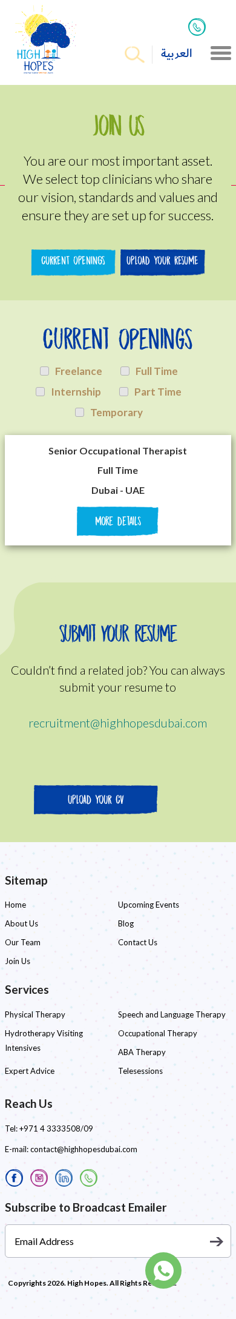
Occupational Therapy (157, 1033)
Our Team (23, 942)
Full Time (157, 371)
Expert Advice (29, 1071)
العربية (176, 54)
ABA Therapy (142, 1052)
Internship (76, 391)
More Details (118, 521)
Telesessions (140, 1071)
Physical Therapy (35, 1014)
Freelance (78, 371)
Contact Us (137, 942)
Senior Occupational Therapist (117, 450)
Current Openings (73, 261)
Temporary (116, 412)
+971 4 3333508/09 (56, 1128)
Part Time (158, 391)
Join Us (17, 961)
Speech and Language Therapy (172, 1014)
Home (15, 904)
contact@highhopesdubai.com (83, 1149)
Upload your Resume (162, 261)
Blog (126, 923)
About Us (21, 923)
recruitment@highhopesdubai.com (117, 722)
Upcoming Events (148, 904)
